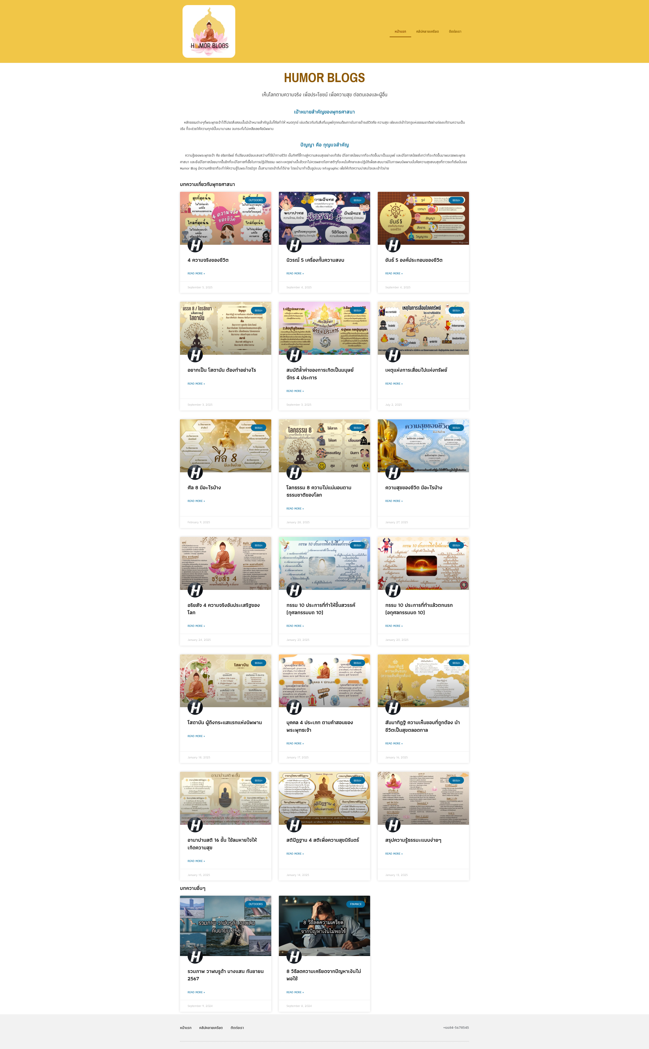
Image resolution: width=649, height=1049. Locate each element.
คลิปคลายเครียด (427, 31)
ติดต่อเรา (455, 31)
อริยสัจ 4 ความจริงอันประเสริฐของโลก (224, 608)
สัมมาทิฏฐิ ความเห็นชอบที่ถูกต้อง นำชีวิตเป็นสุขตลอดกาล (422, 726)
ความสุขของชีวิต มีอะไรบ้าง (413, 487)
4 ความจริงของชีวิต (208, 260)
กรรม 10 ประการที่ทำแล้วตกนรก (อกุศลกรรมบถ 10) (419, 608)
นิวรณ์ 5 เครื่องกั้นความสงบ (315, 260)
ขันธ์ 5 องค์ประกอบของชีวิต (414, 260)
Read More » (196, 273)
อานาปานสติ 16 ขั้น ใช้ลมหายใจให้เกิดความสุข (222, 843)
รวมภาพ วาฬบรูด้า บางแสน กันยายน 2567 (226, 975)
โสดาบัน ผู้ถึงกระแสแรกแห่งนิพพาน (225, 722)
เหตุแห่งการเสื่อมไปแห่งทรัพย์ (416, 370)
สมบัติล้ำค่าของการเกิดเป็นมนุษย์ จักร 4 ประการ (320, 373)
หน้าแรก (400, 31)
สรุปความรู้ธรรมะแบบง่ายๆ (413, 840)
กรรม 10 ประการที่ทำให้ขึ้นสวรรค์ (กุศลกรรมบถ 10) (320, 608)
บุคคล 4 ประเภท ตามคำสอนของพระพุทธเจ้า (319, 726)
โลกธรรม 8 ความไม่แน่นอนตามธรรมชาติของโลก (318, 491)
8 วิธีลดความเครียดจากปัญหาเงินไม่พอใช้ (323, 975)
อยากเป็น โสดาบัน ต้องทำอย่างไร (222, 370)
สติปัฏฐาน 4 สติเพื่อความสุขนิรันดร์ (322, 840)
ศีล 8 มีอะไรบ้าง (204, 487)
